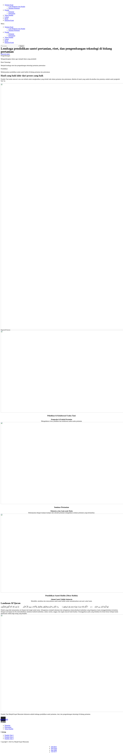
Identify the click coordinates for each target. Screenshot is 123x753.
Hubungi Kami (9, 20)
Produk (7, 10)
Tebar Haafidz (9, 15)
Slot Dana (54, 748)
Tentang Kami (9, 5)
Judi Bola (54, 747)
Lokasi (7, 17)
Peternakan (11, 13)
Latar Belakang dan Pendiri (16, 6)
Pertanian (11, 12)
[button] (61, 24)
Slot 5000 (54, 750)
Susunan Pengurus (14, 8)
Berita (6, 19)
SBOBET (54, 752)
